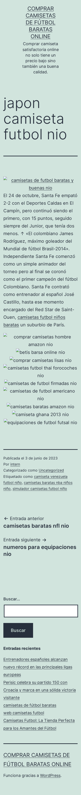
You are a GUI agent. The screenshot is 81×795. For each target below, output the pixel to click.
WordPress (50, 775)
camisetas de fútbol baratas (29, 705)
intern (15, 464)
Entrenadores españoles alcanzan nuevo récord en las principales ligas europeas (37, 667)
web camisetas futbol (23, 712)
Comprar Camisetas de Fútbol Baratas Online (41, 22)
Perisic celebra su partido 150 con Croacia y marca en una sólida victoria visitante (39, 690)
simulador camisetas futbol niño (40, 488)
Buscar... (11, 599)
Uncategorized (51, 470)
